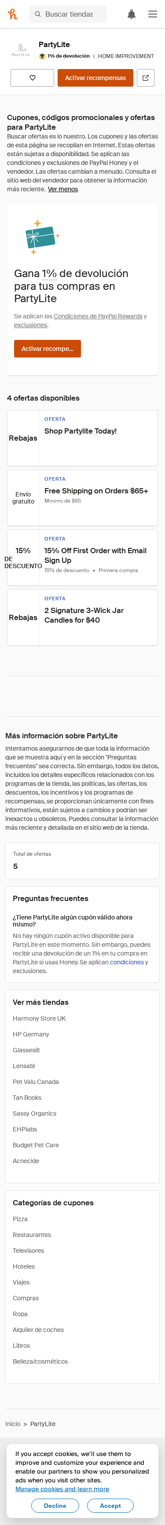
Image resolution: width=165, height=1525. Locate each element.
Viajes (21, 1282)
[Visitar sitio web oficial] (145, 78)
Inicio (12, 1424)
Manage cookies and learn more (62, 1488)
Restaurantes (32, 1235)
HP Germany (31, 1034)
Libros (21, 1346)
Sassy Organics (34, 1113)
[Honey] (12, 14)
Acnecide (26, 1161)
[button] (152, 14)
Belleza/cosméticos (40, 1361)
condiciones (127, 962)
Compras (26, 1298)
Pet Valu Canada (36, 1082)
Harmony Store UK (39, 1018)
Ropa (20, 1314)
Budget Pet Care (36, 1145)
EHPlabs (25, 1129)
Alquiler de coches (38, 1330)
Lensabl (24, 1066)
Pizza (20, 1219)
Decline (55, 1505)
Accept (110, 1505)
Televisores (28, 1251)
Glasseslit (26, 1050)
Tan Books (27, 1098)
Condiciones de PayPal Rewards (98, 316)
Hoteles (24, 1266)
